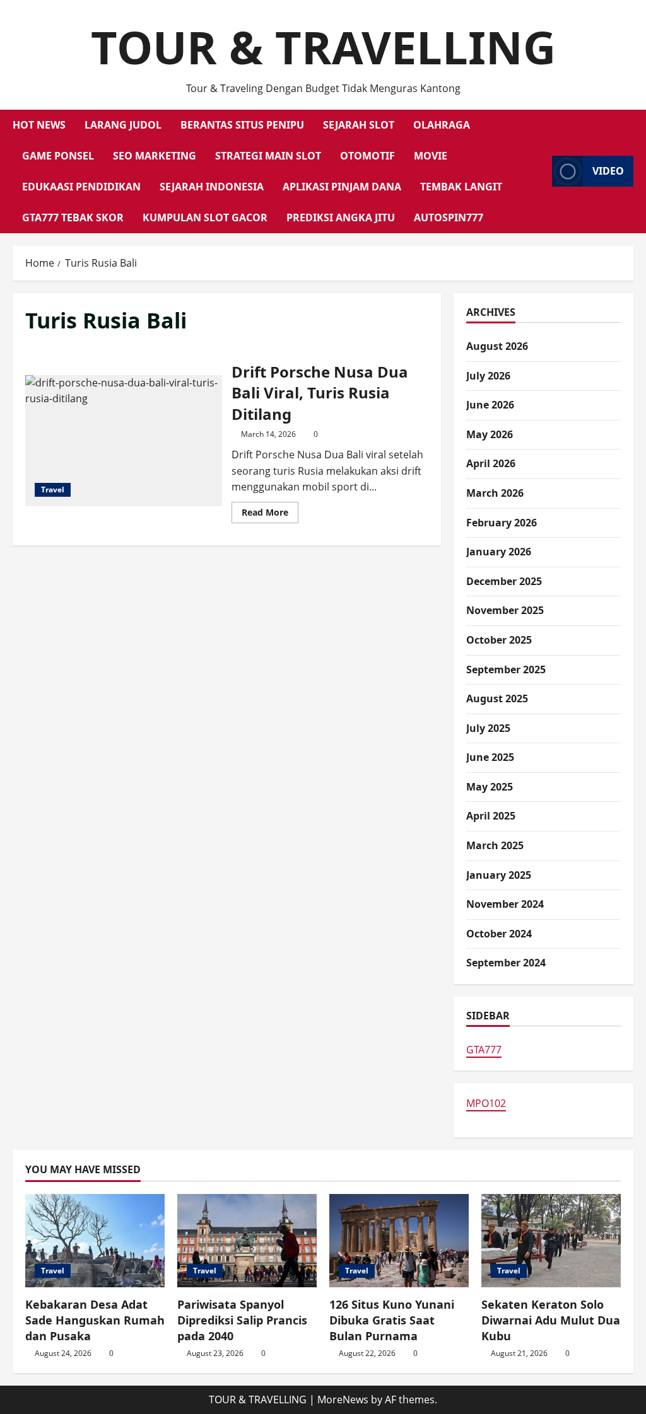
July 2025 (488, 728)
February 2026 (501, 523)
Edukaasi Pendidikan (81, 187)
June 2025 (490, 757)
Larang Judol (123, 125)
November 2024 (505, 904)
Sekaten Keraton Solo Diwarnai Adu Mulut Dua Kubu (550, 1320)
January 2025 (498, 875)
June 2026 (490, 405)
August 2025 (497, 698)
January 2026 (498, 552)
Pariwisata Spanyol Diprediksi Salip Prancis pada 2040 (242, 1320)
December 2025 (504, 581)
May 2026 (489, 434)
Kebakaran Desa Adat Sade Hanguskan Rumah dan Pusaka (95, 1320)
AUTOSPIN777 (448, 217)
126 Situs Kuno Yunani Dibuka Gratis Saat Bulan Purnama (391, 1320)
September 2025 (506, 669)
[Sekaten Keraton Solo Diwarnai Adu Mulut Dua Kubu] (551, 1240)
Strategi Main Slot (268, 156)
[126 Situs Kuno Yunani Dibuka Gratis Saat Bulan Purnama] (399, 1240)
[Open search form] (539, 171)
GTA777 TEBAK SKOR (73, 217)
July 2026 (488, 376)
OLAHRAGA (441, 125)
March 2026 (495, 493)
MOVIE (430, 156)
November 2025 (505, 610)
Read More (270, 514)
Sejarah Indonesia (212, 187)
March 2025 (495, 845)
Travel (52, 489)
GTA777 (484, 1050)
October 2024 (499, 934)
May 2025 (489, 787)
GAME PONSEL (58, 156)
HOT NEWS (39, 125)
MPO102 (486, 1103)
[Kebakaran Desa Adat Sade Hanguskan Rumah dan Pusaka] (95, 1240)
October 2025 (499, 640)
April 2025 (490, 816)
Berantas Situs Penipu (242, 125)
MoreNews (342, 1399)
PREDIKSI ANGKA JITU (340, 217)
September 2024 (506, 963)
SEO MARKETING (154, 156)
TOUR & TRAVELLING (323, 47)
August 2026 (497, 346)
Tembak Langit (461, 187)
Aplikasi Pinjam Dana (342, 187)
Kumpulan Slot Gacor (205, 217)
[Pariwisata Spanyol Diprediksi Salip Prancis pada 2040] (247, 1240)
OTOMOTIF (367, 156)
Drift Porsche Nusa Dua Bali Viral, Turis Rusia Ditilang (123, 440)
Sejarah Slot (358, 125)
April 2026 (490, 463)
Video (608, 171)
